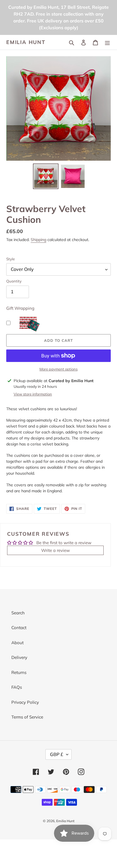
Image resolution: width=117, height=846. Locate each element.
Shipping (38, 239)
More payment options (58, 369)
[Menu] (107, 42)
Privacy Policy (25, 702)
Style (10, 259)
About (17, 642)
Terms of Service (27, 717)
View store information (33, 394)
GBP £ (56, 754)
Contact (18, 627)
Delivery (19, 657)
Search (18, 612)
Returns (18, 672)
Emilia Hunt (25, 42)
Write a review (55, 550)
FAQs (16, 687)
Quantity (14, 281)
